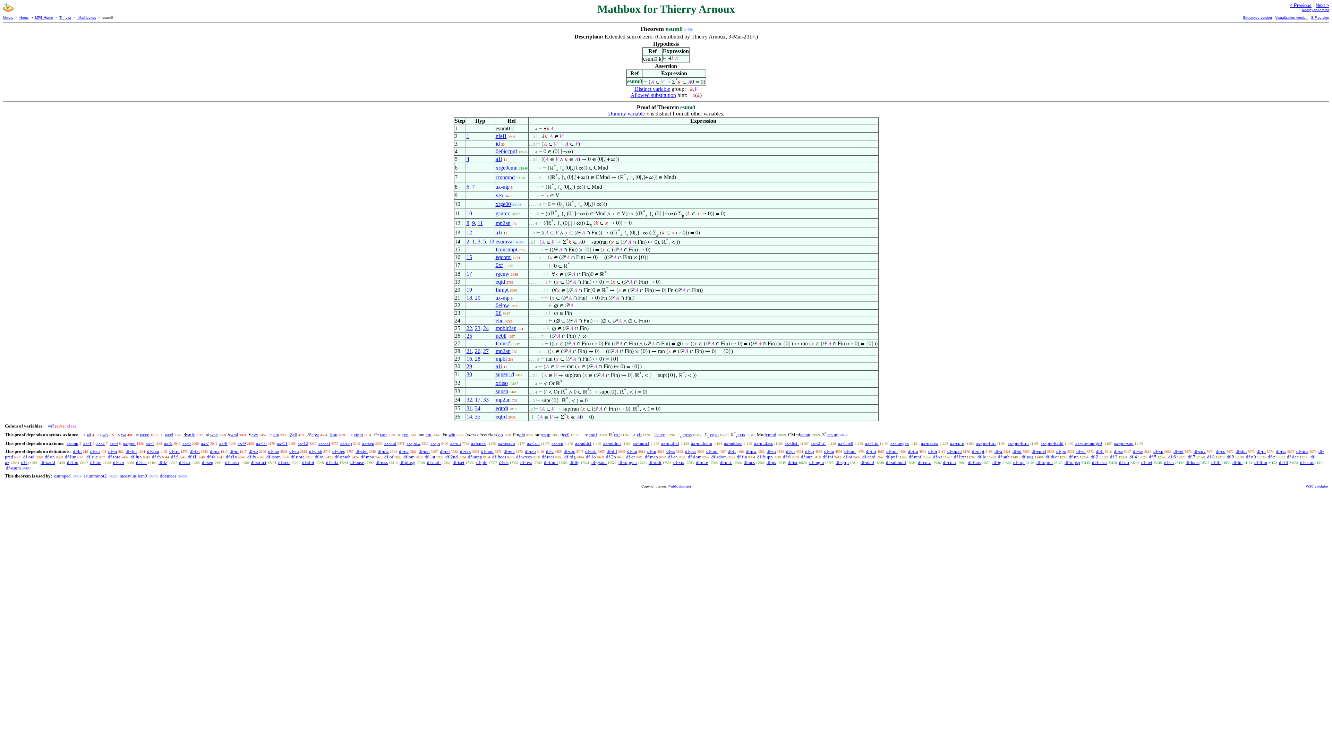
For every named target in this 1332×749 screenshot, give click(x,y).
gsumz (503, 213)
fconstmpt (506, 249)
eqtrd (501, 417)
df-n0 (1251, 456)
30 (469, 374)
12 (469, 232)
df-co (1221, 451)
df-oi (847, 456)
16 (469, 359)
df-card (869, 456)
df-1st (430, 456)
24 (486, 328)
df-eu (294, 451)
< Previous (1301, 5)
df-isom (273, 456)
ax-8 (223, 443)
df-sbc (569, 451)
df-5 (1152, 456)
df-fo (211, 456)
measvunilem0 (133, 476)
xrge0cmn (507, 168)
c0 (295, 434)
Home (24, 17)
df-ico (118, 462)
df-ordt (655, 462)
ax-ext (324, 443)
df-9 (1230, 456)
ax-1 (87, 443)
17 (469, 274)
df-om (409, 456)
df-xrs (678, 462)
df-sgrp (842, 462)
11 (480, 223)
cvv (254, 434)
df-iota (114, 456)
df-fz (163, 462)
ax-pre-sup (1124, 443)
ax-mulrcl (670, 443)
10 (469, 213)
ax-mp (503, 187)
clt (639, 434)
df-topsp (1072, 462)
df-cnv (1200, 451)
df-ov (320, 456)
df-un (632, 451)
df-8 (1211, 456)
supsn (502, 391)
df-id (1017, 451)
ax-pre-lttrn (1018, 443)
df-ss (670, 451)
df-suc (92, 456)
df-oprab (343, 456)
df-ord (29, 456)
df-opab (954, 451)
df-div (1051, 456)
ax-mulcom (701, 443)
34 (477, 408)
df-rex (465, 451)
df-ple (481, 462)
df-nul (712, 451)
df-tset (458, 462)
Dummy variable (626, 114)
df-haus (1192, 462)
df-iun (892, 451)
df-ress (382, 462)
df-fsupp (765, 456)
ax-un (455, 443)
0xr (499, 265)
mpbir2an (506, 328)
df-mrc (726, 462)
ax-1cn (533, 443)
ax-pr (435, 443)
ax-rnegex (899, 443)
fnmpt (502, 290)
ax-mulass (763, 443)
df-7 (1191, 456)
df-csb (591, 451)
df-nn (1074, 456)
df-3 (1114, 456)
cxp (405, 434)
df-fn (156, 456)
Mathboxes (86, 17)
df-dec (1293, 456)
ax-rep (346, 443)
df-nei (1146, 462)
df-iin (913, 451)
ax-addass (733, 443)
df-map (651, 456)
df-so (1081, 451)
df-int (871, 451)
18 (469, 298)
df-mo (273, 451)
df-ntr (1124, 462)
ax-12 (303, 443)
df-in (651, 451)
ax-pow (413, 443)
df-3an (153, 451)
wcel (169, 434)
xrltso (502, 383)
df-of (388, 456)
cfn (522, 434)
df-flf (1283, 462)
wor (383, 434)
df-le (981, 456)
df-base (357, 462)
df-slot (308, 462)
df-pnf (891, 456)
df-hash (232, 462)
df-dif (612, 451)
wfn (452, 434)
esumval (505, 241)
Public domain (679, 486)
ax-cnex (478, 443)
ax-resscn (506, 443)
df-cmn (949, 462)
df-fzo (184, 462)
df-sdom (719, 456)
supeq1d (505, 374)
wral (234, 434)
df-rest (526, 462)
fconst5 (504, 343)
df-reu (509, 451)
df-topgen (627, 462)
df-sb (253, 451)
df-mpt (978, 451)
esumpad (62, 476)
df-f (174, 456)
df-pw (751, 451)
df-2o (611, 456)
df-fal (195, 451)
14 (469, 417)
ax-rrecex (929, 443)
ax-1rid (872, 443)
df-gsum (599, 462)
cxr (617, 434)
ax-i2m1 (818, 443)
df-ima (1302, 451)
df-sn (771, 451)
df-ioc (95, 462)
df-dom (694, 456)
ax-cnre (957, 443)
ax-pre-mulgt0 (1088, 443)
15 (469, 257)
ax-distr (792, 443)
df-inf (828, 456)
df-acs (749, 462)
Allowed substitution (653, 95)
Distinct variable (652, 89)
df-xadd (48, 462)
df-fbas (974, 462)
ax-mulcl (641, 443)
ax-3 (114, 443)
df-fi (787, 456)
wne (214, 434)
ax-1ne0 (845, 443)
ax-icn (557, 443)
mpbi (501, 359)
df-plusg (407, 462)
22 (469, 328)
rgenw (503, 274)
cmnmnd (505, 177)
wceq (145, 434)
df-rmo (487, 451)
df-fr (1100, 451)
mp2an (503, 223)
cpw (315, 434)
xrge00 (503, 204)
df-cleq (338, 451)
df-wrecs (524, 456)
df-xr (937, 456)
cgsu (714, 434)
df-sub (1004, 456)
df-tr (998, 451)
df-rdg (570, 456)
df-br (932, 451)
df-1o (591, 456)
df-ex (215, 451)
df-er (630, 456)
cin (276, 434)
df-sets (284, 462)
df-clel (362, 451)
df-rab (530, 451)
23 (477, 328)
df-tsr (792, 462)
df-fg (996, 462)
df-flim (1260, 462)
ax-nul (390, 443)
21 (469, 351)
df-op (829, 451)
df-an (95, 451)
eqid (500, 282)
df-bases (1099, 462)
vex (500, 195)
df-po (1061, 451)
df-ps (771, 462)
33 (486, 400)
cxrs (741, 434)
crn (429, 434)
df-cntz (924, 462)
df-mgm (816, 462)
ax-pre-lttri (986, 443)
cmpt (358, 434)
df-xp (1158, 451)
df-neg (1028, 456)
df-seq (207, 462)
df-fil (1216, 462)
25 (469, 336)
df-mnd (867, 462)
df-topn (551, 462)
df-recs (548, 456)
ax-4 (150, 443)
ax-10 (261, 443)
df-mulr (434, 462)
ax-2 (100, 443)
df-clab (315, 451)
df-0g (575, 462)
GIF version (1320, 17)
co (500, 434)
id (498, 144)
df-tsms (1307, 462)
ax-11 (282, 443)
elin (500, 321)
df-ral (445, 451)
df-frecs (499, 456)
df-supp (475, 456)
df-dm (1241, 451)
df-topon (1044, 462)
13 (491, 241)
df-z (1271, 456)
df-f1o (231, 456)
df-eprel (1039, 451)
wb (105, 434)
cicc (661, 434)
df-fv (251, 456)
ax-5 (168, 443)
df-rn (1261, 451)
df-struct (258, 462)
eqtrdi (502, 408)
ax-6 (186, 443)
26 (477, 351)
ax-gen (129, 443)
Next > (1322, 5)
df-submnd (896, 462)
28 (477, 359)
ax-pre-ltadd (1052, 443)
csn (334, 434)
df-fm (1237, 462)
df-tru (174, 451)
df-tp (809, 451)
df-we (1138, 451)
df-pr (790, 451)
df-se (1118, 451)
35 (477, 417)
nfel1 (501, 136)
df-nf (234, 451)
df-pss (690, 451)
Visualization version (1291, 17)
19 (469, 290)
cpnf (593, 434)
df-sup (807, 456)
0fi (499, 313)
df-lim (70, 456)
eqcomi (504, 257)
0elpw (502, 305)
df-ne (404, 451)
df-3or (131, 451)
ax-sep (368, 443)
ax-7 (205, 443)
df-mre (702, 462)
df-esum (13, 468)
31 (469, 408)
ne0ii (501, 336)
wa (123, 434)
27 (486, 351)
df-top (1019, 462)
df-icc (141, 462)
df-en (673, 456)
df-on (50, 456)
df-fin (742, 456)
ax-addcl (583, 443)
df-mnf (915, 456)
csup (546, 434)
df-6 (1172, 456)
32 (469, 400)
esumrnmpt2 (95, 476)
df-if (732, 451)
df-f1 (192, 456)
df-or (112, 451)
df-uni (850, 451)
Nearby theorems (1315, 10)
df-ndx (332, 462)
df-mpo (367, 456)
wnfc (190, 434)
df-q (25, 462)
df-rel (1178, 451)
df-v (550, 451)
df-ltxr (960, 456)
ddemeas (168, 476)
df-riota (298, 456)
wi (89, 434)
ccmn (805, 434)
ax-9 (242, 443)
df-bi (77, 451)
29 (469, 366)
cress (687, 434)
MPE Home (44, 17)
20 (477, 298)
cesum (832, 434)
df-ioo (72, 462)
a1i (499, 159)
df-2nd (451, 456)
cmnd (771, 434)
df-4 (1133, 456)
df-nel (424, 451)
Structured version (1257, 17)
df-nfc (383, 451)
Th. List (65, 17)
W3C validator (1317, 486)
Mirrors (8, 17)
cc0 (566, 434)
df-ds (504, 462)
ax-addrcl (612, 443)
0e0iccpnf (506, 151)
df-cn (1169, 462)
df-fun (136, 456)
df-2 (1094, 456)
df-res (1281, 451)
